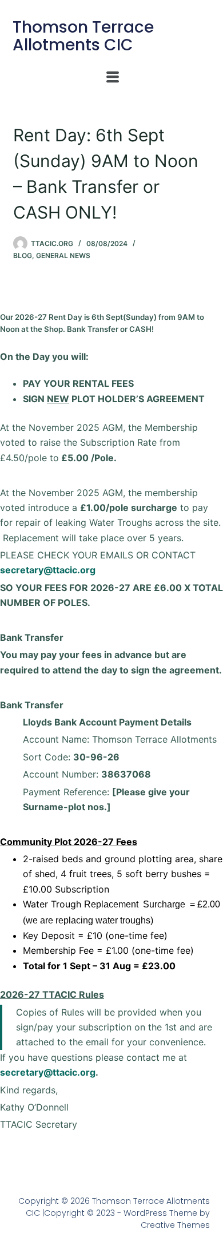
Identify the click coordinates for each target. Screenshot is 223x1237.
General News (63, 255)
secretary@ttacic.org (47, 570)
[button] (112, 77)
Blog (22, 255)
